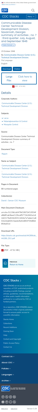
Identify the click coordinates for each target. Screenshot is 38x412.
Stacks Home (8, 319)
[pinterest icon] (6, 402)
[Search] (33, 10)
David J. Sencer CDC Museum (13, 200)
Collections (7, 323)
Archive (5, 380)
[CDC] (4, 10)
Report (4, 154)
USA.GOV (14, 409)
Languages (7, 374)
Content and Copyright (12, 339)
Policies (5, 368)
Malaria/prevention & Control (15, 121)
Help (5, 335)
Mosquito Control (11, 124)
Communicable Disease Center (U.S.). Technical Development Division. (18, 56)
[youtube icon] (3, 402)
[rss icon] (14, 402)
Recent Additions (10, 327)
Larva (6, 118)
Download (7, 69)
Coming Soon (8, 331)
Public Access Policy (11, 343)
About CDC (7, 362)
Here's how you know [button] (8, 4)
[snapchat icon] (10, 402)
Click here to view (19, 78)
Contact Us (7, 347)
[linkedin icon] (14, 397)
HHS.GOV (4, 409)
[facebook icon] (3, 397)
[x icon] (6, 397)
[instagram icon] (10, 397)
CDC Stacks (11, 280)
